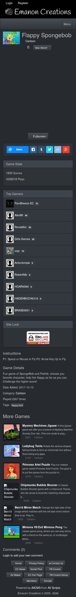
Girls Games (22, 239)
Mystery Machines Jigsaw (39, 425)
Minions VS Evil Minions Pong (42, 527)
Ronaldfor (21, 227)
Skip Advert (41, 47)
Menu (68, 25)
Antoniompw (22, 263)
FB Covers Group (58, 575)
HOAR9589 (22, 286)
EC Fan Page (34, 575)
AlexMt (19, 215)
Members (31, 580)
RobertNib (21, 274)
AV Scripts (54, 588)
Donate (47, 580)
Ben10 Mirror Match (28, 507)
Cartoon (29, 41)
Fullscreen (39, 136)
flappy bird (17, 405)
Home (18, 563)
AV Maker (15, 575)
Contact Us (57, 563)
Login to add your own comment (23, 555)
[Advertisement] (38, 92)
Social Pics (36, 569)
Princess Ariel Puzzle (36, 464)
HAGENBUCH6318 (26, 298)
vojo (17, 251)
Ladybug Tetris (32, 446)
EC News (20, 569)
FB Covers (55, 569)
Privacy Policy (36, 563)
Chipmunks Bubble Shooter (39, 485)
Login (9, 3)
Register (22, 3)
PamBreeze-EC (24, 203)
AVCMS (36, 588)
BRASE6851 (22, 310)
